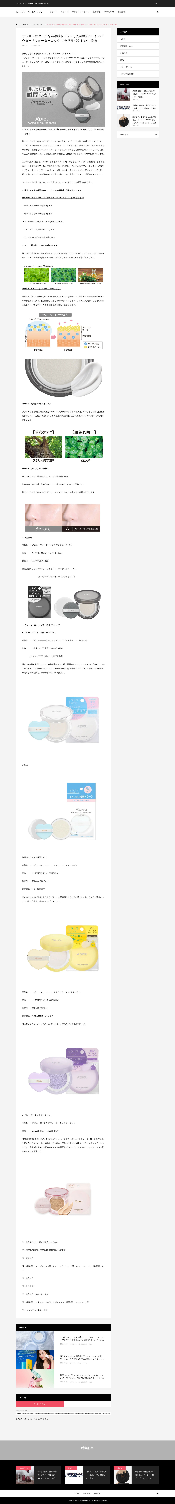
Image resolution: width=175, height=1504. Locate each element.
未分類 (122, 39)
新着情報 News (86, 1344)
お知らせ (73, 1363)
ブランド (53, 12)
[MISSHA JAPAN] (29, 12)
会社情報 (121, 12)
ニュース (64, 12)
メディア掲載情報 (127, 74)
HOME (77, 1493)
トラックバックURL (22, 1410)
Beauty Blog (109, 12)
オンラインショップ (80, 12)
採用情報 (96, 12)
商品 (122, 60)
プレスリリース (37, 45)
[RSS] (157, 12)
